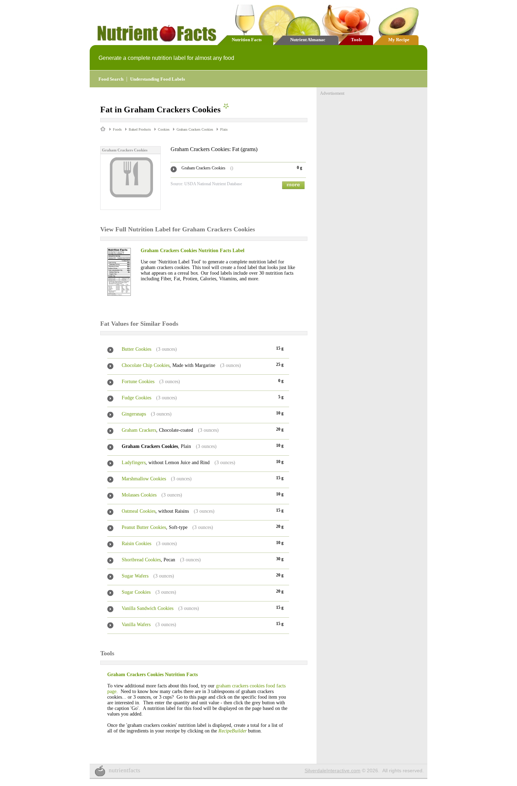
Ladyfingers (134, 462)
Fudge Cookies (136, 397)
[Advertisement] (373, 140)
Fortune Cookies (138, 381)
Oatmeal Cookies (138, 511)
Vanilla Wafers (136, 624)
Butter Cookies (136, 349)
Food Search (110, 79)
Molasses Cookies (139, 495)
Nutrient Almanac (307, 39)
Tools (356, 39)
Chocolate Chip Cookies (146, 365)
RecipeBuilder (232, 731)
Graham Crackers (139, 430)
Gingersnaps (134, 414)
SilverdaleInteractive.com (332, 770)
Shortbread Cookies (141, 559)
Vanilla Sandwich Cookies (147, 608)
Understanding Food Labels (157, 79)
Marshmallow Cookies (144, 478)
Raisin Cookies (136, 543)
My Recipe (398, 39)
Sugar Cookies (136, 592)
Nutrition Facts (247, 39)
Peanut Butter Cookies (144, 527)
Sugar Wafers (135, 576)
